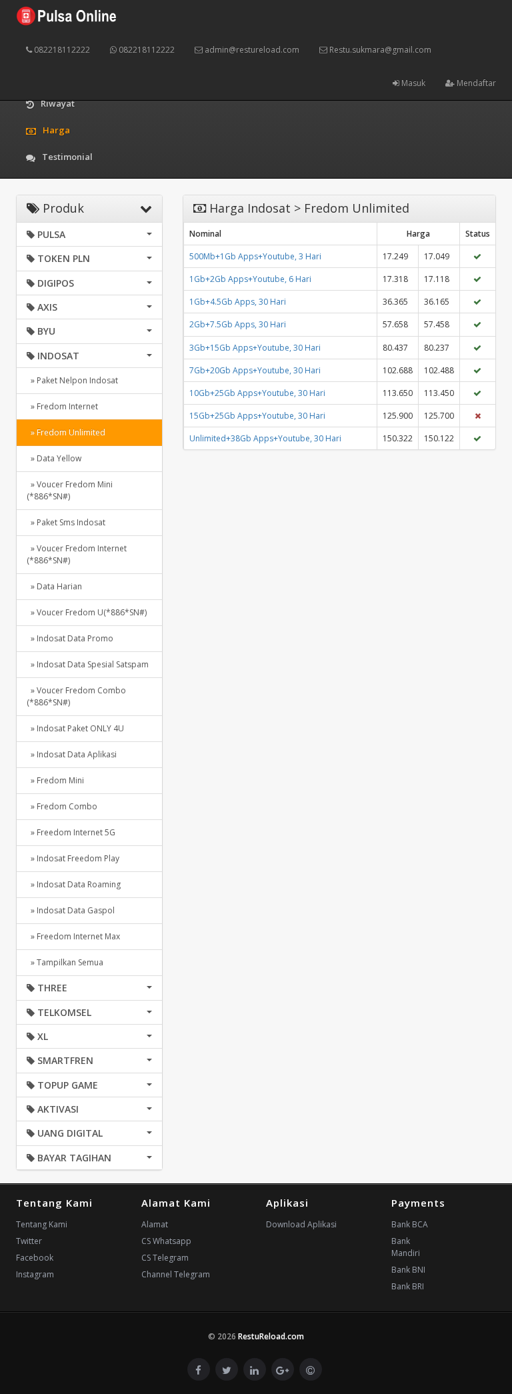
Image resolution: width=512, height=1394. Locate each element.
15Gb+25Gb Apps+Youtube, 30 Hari (257, 415)
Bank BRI (407, 1286)
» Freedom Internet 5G (71, 832)
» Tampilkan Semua (65, 962)
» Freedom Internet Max (73, 936)
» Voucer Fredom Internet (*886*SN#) (77, 554)
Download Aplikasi (301, 1224)
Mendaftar (475, 83)
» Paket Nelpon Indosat (72, 380)
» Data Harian (54, 586)
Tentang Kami (41, 1224)
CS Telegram (165, 1257)
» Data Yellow (54, 458)
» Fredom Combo (62, 806)
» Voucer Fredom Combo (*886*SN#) (76, 696)
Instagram (35, 1274)
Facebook (34, 1257)
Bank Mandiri (405, 1247)
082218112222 (61, 49)
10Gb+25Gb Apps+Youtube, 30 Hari (257, 393)
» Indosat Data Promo (70, 638)
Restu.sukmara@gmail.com (379, 49)
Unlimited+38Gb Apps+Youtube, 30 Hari (265, 438)
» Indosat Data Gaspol (71, 910)
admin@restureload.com (251, 49)
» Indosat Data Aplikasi (72, 754)
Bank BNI (408, 1269)
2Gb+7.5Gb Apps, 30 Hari (237, 324)
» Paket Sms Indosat (66, 522)
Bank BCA (409, 1224)
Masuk (412, 83)
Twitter (29, 1241)
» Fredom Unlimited (66, 432)
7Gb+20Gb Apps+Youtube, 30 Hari (255, 370)
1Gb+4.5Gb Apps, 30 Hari (237, 301)
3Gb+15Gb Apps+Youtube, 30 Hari (255, 347)
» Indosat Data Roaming (74, 884)
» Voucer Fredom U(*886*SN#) (87, 612)
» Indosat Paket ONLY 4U (75, 728)
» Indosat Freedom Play (73, 858)
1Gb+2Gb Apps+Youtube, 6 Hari (250, 279)
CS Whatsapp (166, 1241)
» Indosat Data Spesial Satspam (88, 664)
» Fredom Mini (55, 780)
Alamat (154, 1224)
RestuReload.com (271, 1336)
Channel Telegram (175, 1274)
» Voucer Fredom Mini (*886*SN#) (70, 490)
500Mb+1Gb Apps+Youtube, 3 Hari (255, 256)
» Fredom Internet (62, 406)
